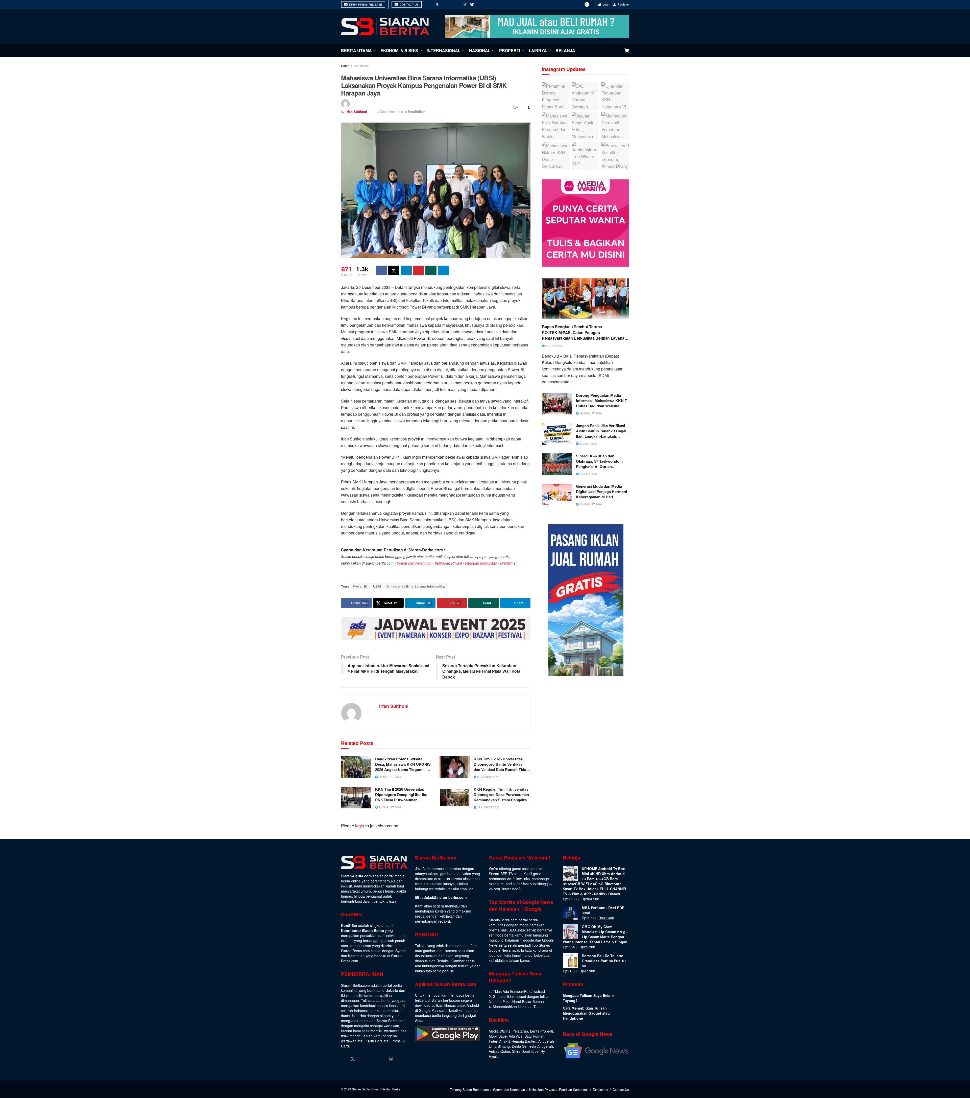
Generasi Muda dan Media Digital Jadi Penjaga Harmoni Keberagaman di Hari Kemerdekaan (601, 492)
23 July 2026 (588, 443)
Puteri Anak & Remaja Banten (512, 1041)
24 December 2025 (389, 111)
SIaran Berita (361, 1089)
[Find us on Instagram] (444, 4)
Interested (510, 888)
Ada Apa (515, 1036)
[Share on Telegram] (443, 270)
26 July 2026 (588, 474)
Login (606, 4)
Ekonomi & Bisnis (399, 50)
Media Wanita (500, 1031)
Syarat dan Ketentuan (414, 563)
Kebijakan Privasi (448, 563)
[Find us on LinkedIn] (451, 4)
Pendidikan (362, 65)
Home (345, 65)
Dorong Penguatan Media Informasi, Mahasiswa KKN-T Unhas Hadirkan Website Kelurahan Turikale (601, 401)
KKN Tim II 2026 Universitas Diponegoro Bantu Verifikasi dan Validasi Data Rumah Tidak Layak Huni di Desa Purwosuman (501, 764)
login (359, 825)
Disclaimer (508, 563)
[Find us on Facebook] (430, 4)
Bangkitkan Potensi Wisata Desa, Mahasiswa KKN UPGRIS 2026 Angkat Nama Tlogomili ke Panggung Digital (403, 764)
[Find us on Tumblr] (458, 4)
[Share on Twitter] (393, 270)
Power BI (360, 586)
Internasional (443, 50)
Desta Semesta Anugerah (532, 1046)
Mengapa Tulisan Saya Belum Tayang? (588, 998)
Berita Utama (356, 50)
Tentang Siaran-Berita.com (469, 1089)
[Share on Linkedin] (406, 270)
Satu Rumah (534, 1036)
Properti (509, 50)
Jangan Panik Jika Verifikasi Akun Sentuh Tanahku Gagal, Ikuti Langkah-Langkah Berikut (601, 431)
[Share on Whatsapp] (431, 270)
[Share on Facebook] (381, 270)
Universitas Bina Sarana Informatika (416, 586)
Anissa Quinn (499, 1051)
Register (623, 4)
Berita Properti (541, 1031)
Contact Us (409, 4)
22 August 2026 (389, 777)
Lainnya (538, 50)
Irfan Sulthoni (356, 111)
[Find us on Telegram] (479, 4)
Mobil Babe (498, 1036)
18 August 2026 (590, 504)
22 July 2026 (554, 346)
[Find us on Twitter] (437, 4)
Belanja (565, 50)
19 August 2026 (590, 413)
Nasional (480, 50)
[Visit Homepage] (385, 26)
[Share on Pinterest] (418, 270)
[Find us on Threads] (465, 4)
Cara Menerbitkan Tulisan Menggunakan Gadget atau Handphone (586, 1013)
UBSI (377, 586)
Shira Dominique (525, 1051)
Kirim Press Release (365, 4)
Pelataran (520, 1031)
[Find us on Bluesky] (472, 4)
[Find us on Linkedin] (372, 1059)
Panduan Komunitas (481, 563)
